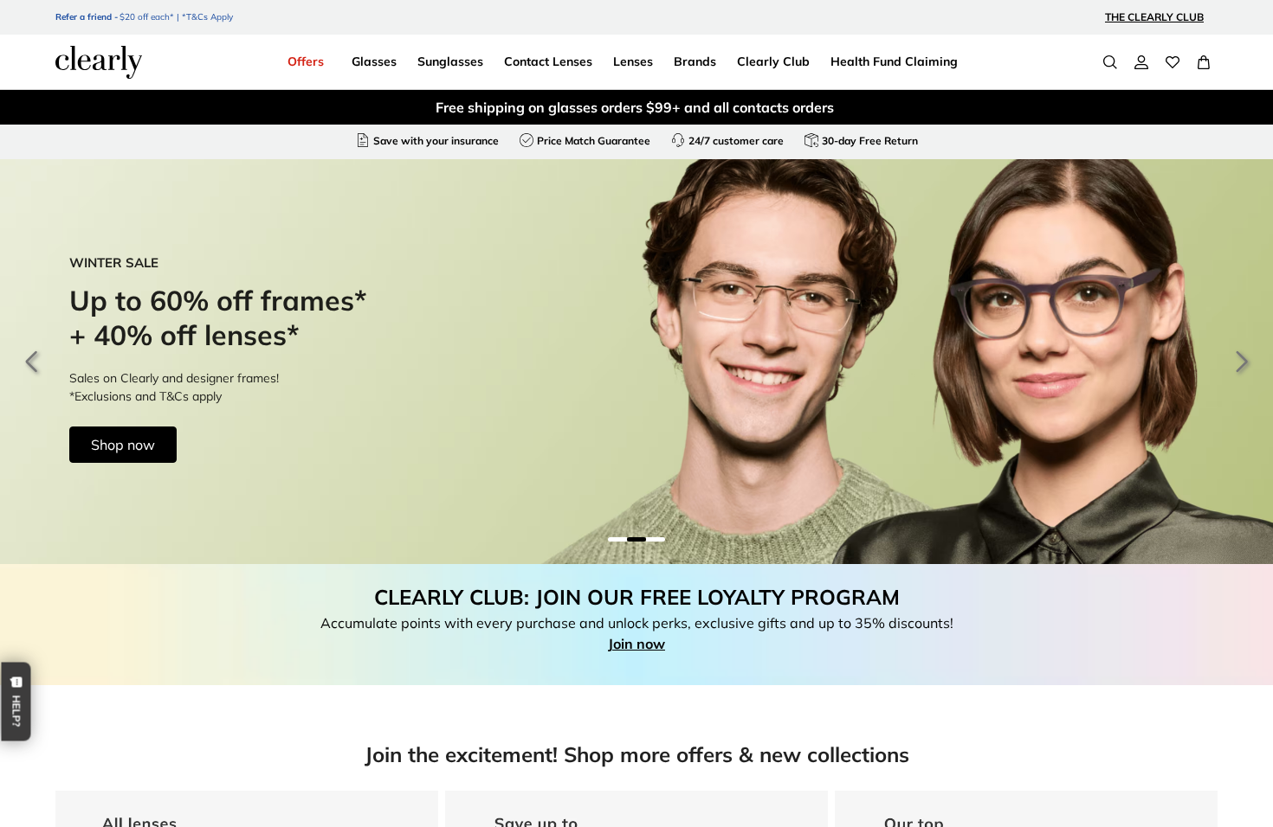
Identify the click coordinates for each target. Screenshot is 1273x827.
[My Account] (1141, 62)
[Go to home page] (98, 62)
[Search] (1110, 62)
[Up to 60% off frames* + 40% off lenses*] (636, 361)
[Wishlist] (1172, 62)
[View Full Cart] (1204, 62)
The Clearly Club (1154, 16)
